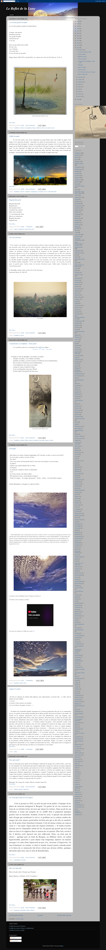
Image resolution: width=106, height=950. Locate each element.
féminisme (77, 337)
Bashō (76, 465)
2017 (78, 40)
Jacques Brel (28, 229)
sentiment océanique (79, 669)
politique (77, 171)
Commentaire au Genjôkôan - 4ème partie (23, 344)
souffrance (77, 201)
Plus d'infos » (12, 122)
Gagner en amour (15, 689)
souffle (76, 303)
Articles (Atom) (20, 919)
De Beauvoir (78, 711)
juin (79, 89)
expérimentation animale (78, 787)
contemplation (28, 128)
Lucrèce (77, 751)
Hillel (76, 724)
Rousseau (77, 618)
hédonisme (77, 394)
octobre (80, 79)
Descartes (77, 408)
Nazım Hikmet (78, 755)
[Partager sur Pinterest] (45, 125)
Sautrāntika (77, 385)
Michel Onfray (78, 616)
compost (77, 780)
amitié (76, 530)
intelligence (77, 796)
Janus (76, 731)
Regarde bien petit (15, 200)
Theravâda (77, 628)
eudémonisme (78, 253)
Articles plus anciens (64, 915)
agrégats (77, 335)
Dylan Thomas (78, 717)
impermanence (78, 197)
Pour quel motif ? (14, 760)
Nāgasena (77, 291)
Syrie (76, 521)
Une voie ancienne (15, 237)
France (76, 422)
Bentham (77, 585)
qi (75, 809)
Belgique (77, 368)
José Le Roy (78, 505)
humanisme (21, 229)
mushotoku (77, 545)
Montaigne (77, 314)
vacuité (76, 199)
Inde (76, 424)
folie (76, 653)
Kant (76, 378)
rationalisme (78, 667)
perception (77, 236)
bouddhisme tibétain (79, 186)
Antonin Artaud (78, 701)
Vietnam (77, 772)
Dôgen (33, 128)
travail (76, 680)
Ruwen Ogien (78, 473)
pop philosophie (78, 557)
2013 (78, 99)
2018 (78, 38)
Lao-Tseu (77, 746)
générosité (77, 307)
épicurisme (77, 406)
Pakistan (77, 757)
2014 (78, 47)
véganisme (77, 177)
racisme (77, 665)
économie (77, 689)
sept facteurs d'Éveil (79, 673)
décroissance (78, 538)
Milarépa (77, 471)
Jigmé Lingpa (78, 603)
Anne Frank (77, 699)
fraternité (77, 792)
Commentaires (14, 941)
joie (76, 255)
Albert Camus (78, 573)
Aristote (77, 500)
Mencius (77, 613)
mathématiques (78, 805)
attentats (77, 440)
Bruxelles (77, 503)
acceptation (77, 282)
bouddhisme (17, 128)
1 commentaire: (29, 226)
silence (76, 366)
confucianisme (78, 536)
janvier (80, 96)
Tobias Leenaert (78, 436)
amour (15, 751)
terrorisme (77, 349)
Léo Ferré (77, 511)
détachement (78, 250)
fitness (76, 790)
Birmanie (77, 469)
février (80, 94)
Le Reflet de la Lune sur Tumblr (16, 930)
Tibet (76, 767)
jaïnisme (77, 798)
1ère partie (35, 349)
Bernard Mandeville (79, 705)
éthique (76, 157)
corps (76, 268)
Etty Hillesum (78, 722)
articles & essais (79, 438)
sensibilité (77, 492)
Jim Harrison (78, 736)
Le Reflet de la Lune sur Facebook (17, 926)
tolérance (77, 496)
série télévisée (78, 460)
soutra (76, 216)
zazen (76, 463)
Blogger (61, 946)
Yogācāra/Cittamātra (79, 331)
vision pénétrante (79, 400)
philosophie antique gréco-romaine (79, 192)
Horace (76, 727)
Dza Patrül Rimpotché (77, 370)
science (76, 364)
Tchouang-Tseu (78, 479)
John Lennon (78, 739)
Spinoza (32, 910)
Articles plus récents (16, 915)
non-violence (78, 288)
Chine (76, 232)
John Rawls (77, 607)
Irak (76, 601)
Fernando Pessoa (79, 373)
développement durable (78, 650)
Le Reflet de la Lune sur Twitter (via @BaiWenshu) (21, 928)
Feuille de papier (14, 136)
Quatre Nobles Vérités (78, 352)
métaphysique (34, 191)
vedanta (76, 682)
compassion (77, 210)
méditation (38, 128)
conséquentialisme (79, 646)
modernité (77, 486)
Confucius (77, 595)
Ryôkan (77, 434)
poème (76, 559)
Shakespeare (78, 765)
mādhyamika (78, 359)
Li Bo (76, 507)
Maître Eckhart (78, 753)
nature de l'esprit (79, 274)
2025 (78, 23)
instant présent (78, 206)
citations (77, 642)
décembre (80, 50)
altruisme (77, 284)
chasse (76, 639)
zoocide (77, 687)
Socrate (76, 477)
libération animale (18, 789)
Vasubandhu (78, 526)
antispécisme (78, 179)
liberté (76, 257)
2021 (78, 31)
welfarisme (77, 569)
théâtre (76, 494)
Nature (43, 128)
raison (76, 456)
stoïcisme (77, 327)
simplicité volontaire (80, 418)
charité (76, 778)
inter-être (22, 191)
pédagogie (77, 361)
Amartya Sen (78, 697)
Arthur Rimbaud (79, 581)
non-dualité (48, 128)
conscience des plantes (78, 443)
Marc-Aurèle (78, 410)
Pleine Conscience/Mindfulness (80, 317)
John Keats (77, 605)
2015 (78, 45)
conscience (77, 175)
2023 (78, 26)
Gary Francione (78, 375)
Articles (13, 938)
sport (76, 676)
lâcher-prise (77, 484)
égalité (76, 571)
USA (76, 769)
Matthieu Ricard (79, 247)
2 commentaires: (29, 680)
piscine (76, 554)
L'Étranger (12, 448)
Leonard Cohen (78, 748)
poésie (53, 128)
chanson (16, 229)
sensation (77, 312)
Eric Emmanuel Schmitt (78, 719)
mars (79, 91)
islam (76, 357)
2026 (78, 21)
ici (39, 596)
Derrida (77, 597)
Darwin (76, 709)
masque (77, 309)
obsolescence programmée (78, 660)
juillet (79, 86)
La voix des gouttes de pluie (18, 22)
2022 (78, 28)
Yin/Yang (77, 633)
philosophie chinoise (80, 259)
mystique (23, 860)
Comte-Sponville (79, 591)
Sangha (76, 475)
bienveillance (78, 234)
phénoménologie (79, 490)
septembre (80, 82)
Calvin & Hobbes (79, 587)
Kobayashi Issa (78, 426)
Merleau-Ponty (78, 513)
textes (76, 230)
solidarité (77, 345)
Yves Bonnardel (78, 635)
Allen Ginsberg (78, 575)
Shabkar (77, 622)
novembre (80, 77)
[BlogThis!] (40, 125)
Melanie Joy (78, 611)
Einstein (77, 599)
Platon (76, 383)
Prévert (76, 517)
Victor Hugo (78, 528)
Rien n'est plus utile (15, 868)
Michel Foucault (79, 515)
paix (76, 343)
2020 (78, 33)
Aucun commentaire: (30, 125)
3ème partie (49, 349)
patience (77, 663)
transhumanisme (79, 678)
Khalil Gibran (78, 744)
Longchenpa (78, 509)
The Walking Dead (79, 624)
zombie (76, 684)
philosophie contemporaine (78, 239)
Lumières (77, 299)
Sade (76, 620)
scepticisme (77, 208)
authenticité (77, 534)
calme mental (78, 355)
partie (42, 349)
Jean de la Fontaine (79, 733)
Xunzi (76, 776)
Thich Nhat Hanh (52, 191)
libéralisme (77, 412)
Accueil (11, 15)
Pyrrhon (77, 280)
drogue (76, 784)
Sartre (76, 763)
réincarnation (78, 416)
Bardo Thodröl (78, 583)
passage (77, 488)
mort (76, 270)
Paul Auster (77, 759)
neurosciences (78, 452)
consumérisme (78, 644)
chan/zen (22, 128)
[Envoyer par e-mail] (39, 125)
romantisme (77, 396)
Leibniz (77, 609)
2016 (78, 43)
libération (77, 295)
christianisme (78, 305)
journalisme (77, 800)
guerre (76, 293)
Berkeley (77, 703)
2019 (78, 36)
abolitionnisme (78, 321)
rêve (76, 458)
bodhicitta (77, 182)
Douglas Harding (79, 713)
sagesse (22, 335)
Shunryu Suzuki (78, 519)
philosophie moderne (25, 910)
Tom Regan (77, 524)
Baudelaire (16, 683)
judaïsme (77, 540)
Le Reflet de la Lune (20, 8)
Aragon (76, 577)
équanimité (77, 278)
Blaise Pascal (78, 297)
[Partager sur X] (42, 125)
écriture (77, 691)
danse (76, 782)
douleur (77, 286)
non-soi (46, 191)
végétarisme (26, 789)
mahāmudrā (77, 543)
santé (76, 301)
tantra (76, 561)
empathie (77, 392)
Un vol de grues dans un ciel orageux (21, 797)
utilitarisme (77, 566)
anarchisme (77, 532)
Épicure (77, 404)
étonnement (77, 814)
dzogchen (77, 323)
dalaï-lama (77, 446)
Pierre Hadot (78, 761)
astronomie (77, 481)
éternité (76, 693)
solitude (77, 398)
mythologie (77, 657)
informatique (78, 655)
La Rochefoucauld (79, 380)
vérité (76, 329)
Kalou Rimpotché (79, 741)
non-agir (77, 454)
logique (76, 802)
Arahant (77, 579)
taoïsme (51, 440)
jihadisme (77, 325)
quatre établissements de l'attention (79, 243)
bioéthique (77, 637)
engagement (77, 214)
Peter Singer (78, 428)
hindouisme (77, 794)
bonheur (77, 212)
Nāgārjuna (77, 222)
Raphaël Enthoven (79, 430)
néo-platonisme (78, 807)
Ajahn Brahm (78, 695)
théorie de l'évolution (77, 811)
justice (76, 448)
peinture (77, 549)
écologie (77, 220)
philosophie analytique (77, 551)
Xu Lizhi (77, 774)
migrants (77, 450)
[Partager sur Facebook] (43, 125)
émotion (77, 498)
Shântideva (77, 161)
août (79, 84)
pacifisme (77, 414)
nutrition (77, 547)
